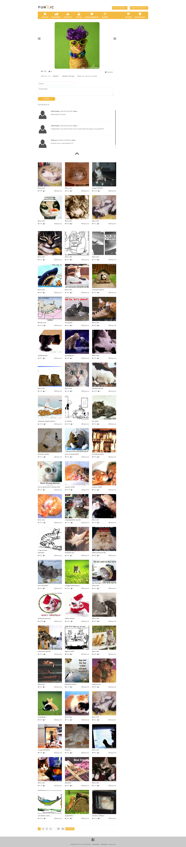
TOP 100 (79, 17)
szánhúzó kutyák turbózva (46, 421)
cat (91, 76)
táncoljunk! (68, 322)
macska (87, 76)
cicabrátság (42, 717)
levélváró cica (69, 552)
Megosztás (59, 191)
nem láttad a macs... (44, 815)
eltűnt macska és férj (99, 552)
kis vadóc (95, 421)
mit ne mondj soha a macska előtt (49, 487)
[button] (119, 8)
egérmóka (41, 552)
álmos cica (41, 520)
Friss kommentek (92, 17)
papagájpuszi (69, 355)
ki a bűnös (68, 421)
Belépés (128, 17)
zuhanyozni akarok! (44, 651)
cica (83, 76)
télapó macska (69, 618)
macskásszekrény (98, 454)
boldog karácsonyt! (44, 618)
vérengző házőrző (98, 289)
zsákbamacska (42, 355)
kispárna (68, 750)
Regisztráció (140, 17)
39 (58, 829)
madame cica (96, 684)
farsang (95, 76)
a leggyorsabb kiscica (72, 585)
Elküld (46, 99)
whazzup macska (43, 454)
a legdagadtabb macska (73, 520)
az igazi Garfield (97, 188)
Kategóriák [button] (55, 17)
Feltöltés (68, 17)
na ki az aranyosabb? (72, 454)
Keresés (105, 17)
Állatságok (71, 76)
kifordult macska (97, 388)
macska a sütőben (98, 815)
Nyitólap (44, 17)
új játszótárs (69, 815)
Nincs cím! (41, 188)
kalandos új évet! (70, 684)
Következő (70, 829)
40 (63, 829)
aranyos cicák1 (70, 487)
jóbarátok (68, 783)
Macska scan (42, 322)
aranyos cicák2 (97, 487)
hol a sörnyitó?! (43, 585)
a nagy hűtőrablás (44, 750)
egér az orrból (69, 651)
